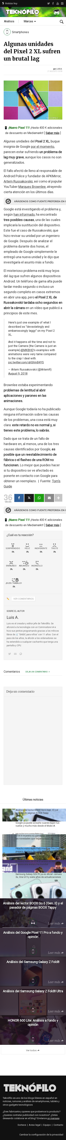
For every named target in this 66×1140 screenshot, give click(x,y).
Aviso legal (35, 1125)
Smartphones (20, 32)
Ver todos (31, 1050)
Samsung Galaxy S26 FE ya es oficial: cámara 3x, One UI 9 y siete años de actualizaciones (39, 875)
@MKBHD (27, 350)
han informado (24, 214)
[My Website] (21, 654)
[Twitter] (48, 3)
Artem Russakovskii (18, 181)
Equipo (47, 1125)
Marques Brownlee (32, 187)
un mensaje (53, 1118)
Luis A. (59, 69)
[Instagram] (62, 3)
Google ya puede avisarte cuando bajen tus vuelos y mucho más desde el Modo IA (37, 824)
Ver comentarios (23, 599)
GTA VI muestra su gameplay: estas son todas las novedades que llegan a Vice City (39, 837)
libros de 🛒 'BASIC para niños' (22, 634)
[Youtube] (57, 3)
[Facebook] (53, 3)
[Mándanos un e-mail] (16, 654)
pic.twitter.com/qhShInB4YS (26, 362)
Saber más (52, 133)
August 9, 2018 (17, 373)
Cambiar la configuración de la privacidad (41, 1134)
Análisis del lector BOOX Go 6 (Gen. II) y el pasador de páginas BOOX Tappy (37, 811)
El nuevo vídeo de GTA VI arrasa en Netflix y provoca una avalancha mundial (37, 863)
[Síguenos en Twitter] (10, 654)
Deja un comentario (36, 672)
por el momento (42, 146)
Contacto (58, 1125)
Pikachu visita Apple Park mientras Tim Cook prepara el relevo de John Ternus (38, 850)
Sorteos (22, 1125)
